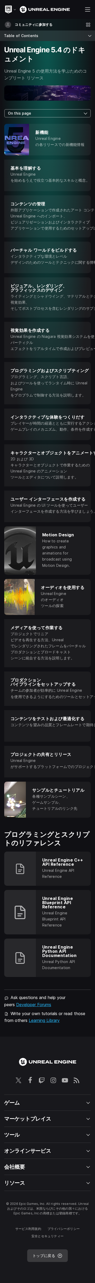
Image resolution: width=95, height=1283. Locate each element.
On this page (19, 113)
